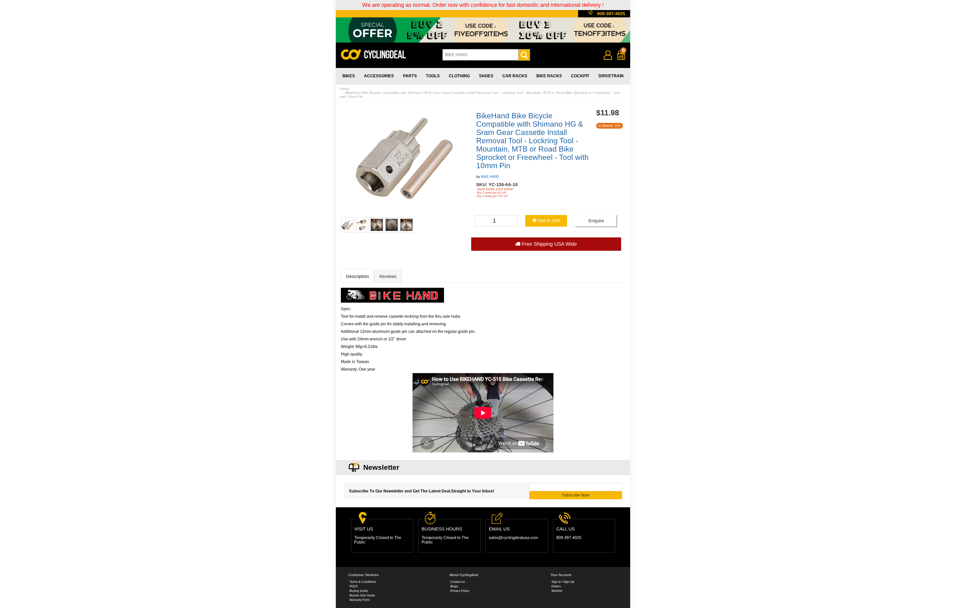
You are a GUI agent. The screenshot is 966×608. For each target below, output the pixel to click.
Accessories (379, 76)
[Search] (524, 55)
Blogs (454, 586)
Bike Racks (549, 76)
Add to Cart (548, 220)
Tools (433, 76)
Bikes (348, 76)
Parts (410, 76)
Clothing (459, 76)
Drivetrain (611, 76)
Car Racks (514, 76)
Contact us (457, 582)
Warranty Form (359, 600)
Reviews (387, 276)
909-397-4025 (611, 13)
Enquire (596, 220)
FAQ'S (353, 586)
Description (357, 276)
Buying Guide (358, 591)
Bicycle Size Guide (362, 595)
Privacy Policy (459, 591)
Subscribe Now (575, 495)
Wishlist (556, 591)
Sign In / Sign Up (562, 582)
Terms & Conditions (362, 582)
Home (344, 89)
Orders (556, 586)
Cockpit (580, 76)
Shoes (486, 76)
